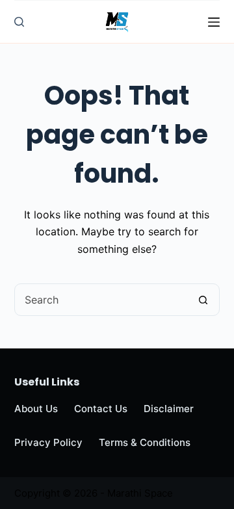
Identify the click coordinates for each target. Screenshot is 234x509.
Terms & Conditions (144, 442)
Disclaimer (169, 408)
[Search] (19, 22)
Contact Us (100, 408)
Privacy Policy (48, 442)
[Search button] (203, 299)
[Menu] (214, 22)
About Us (36, 408)
